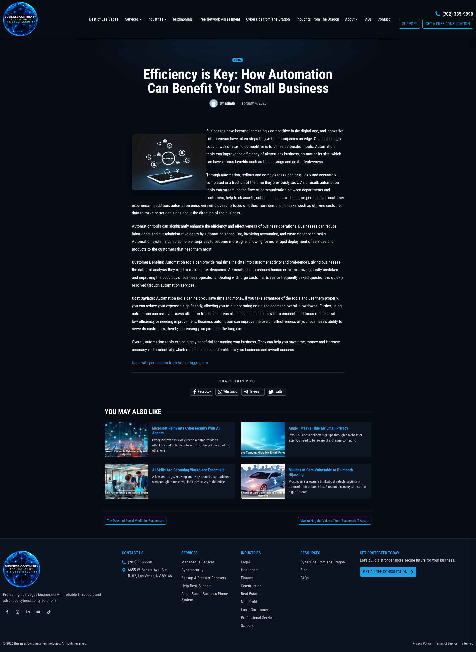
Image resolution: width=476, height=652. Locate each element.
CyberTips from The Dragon (268, 19)
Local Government (255, 609)
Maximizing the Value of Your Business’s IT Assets (334, 521)
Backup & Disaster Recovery (203, 578)
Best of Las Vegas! (104, 19)
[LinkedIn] (28, 612)
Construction (251, 586)
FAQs (367, 19)
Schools (247, 625)
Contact (384, 19)
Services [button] (132, 19)
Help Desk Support (196, 586)
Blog (237, 60)
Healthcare (250, 570)
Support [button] (409, 23)
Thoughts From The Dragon (317, 19)
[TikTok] (49, 612)
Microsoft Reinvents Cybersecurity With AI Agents (186, 430)
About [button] (350, 19)
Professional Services (258, 617)
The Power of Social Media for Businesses (135, 521)
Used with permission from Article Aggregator (170, 362)
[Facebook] (7, 612)
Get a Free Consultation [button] (448, 23)
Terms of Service (446, 643)
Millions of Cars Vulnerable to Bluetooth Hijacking (321, 472)
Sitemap (467, 643)
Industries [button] (155, 19)
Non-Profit (249, 601)
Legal (245, 562)
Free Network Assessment (219, 19)
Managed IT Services (198, 562)
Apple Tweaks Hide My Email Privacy (318, 428)
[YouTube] (38, 612)
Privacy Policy (421, 643)
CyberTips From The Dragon (322, 562)
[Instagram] (17, 612)
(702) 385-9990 (457, 14)
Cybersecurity (192, 570)
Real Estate (250, 594)
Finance (247, 578)
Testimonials (182, 19)
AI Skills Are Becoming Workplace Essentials (188, 470)
